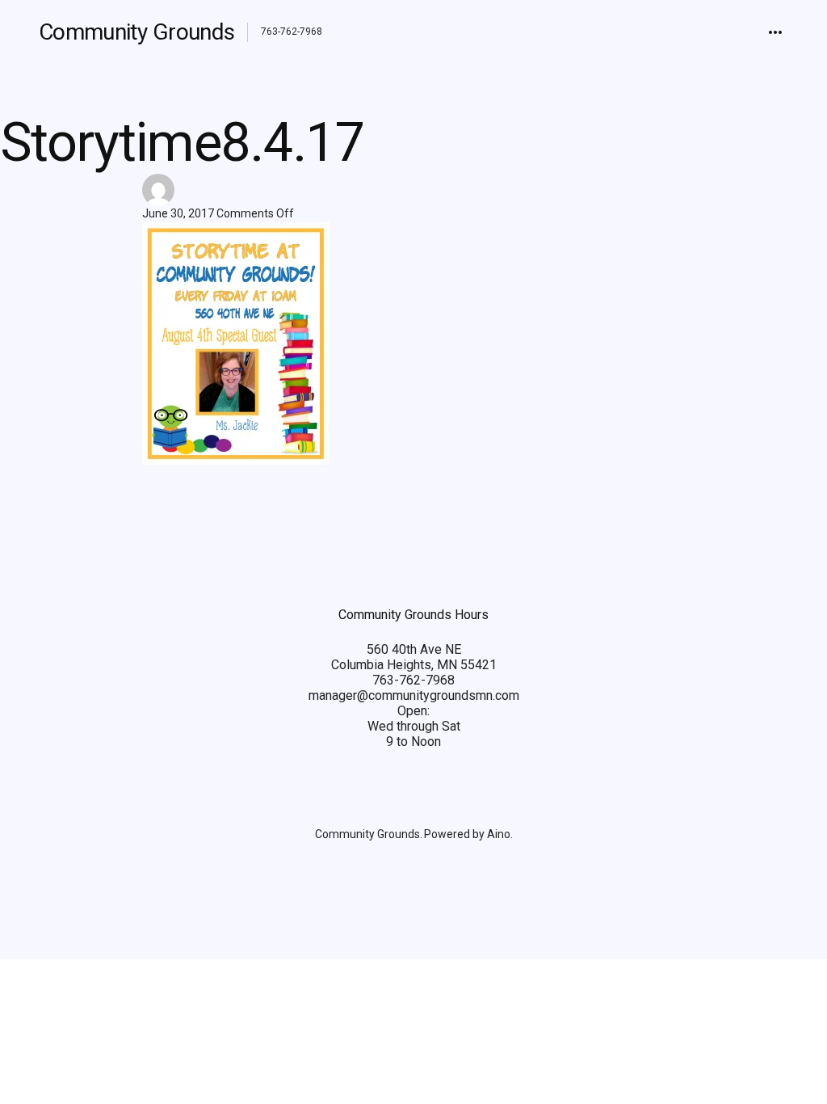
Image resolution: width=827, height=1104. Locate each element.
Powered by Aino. (468, 834)
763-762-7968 (413, 680)
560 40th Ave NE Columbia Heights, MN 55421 (414, 657)
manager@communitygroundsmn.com (414, 695)
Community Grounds (136, 32)
